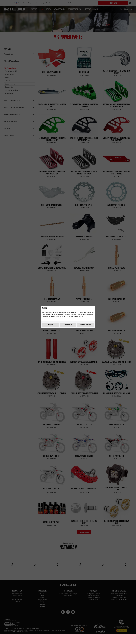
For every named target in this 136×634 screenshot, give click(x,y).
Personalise (68, 324)
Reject (50, 324)
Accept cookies (85, 324)
